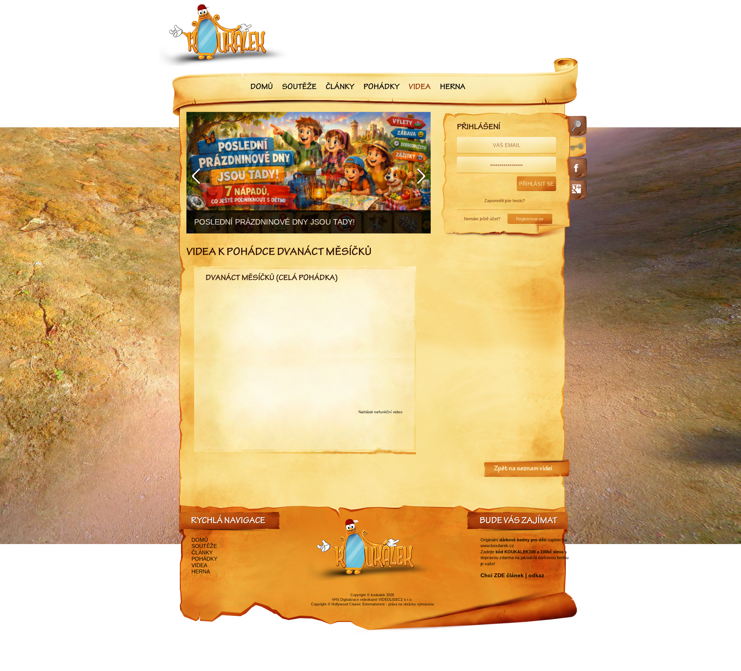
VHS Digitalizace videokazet (354, 600)
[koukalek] (224, 35)
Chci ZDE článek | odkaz (512, 575)
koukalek (378, 595)
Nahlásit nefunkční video (381, 412)
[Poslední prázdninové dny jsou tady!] (308, 172)
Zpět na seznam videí (523, 469)
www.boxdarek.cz (497, 545)
